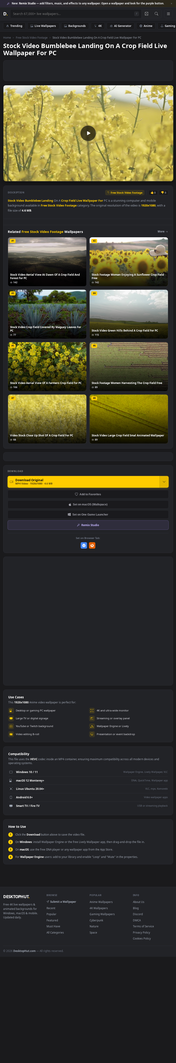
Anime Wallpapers (101, 902)
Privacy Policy (141, 932)
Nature (94, 926)
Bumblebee (33, 201)
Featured (52, 920)
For (100, 201)
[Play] (9, 177)
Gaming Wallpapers (102, 914)
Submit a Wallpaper (63, 901)
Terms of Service (143, 926)
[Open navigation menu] (168, 13)
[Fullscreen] (167, 177)
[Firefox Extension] (92, 545)
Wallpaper (90, 201)
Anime (148, 26)
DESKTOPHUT (16, 896)
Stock (12, 201)
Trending (16, 26)
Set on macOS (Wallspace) (90, 504)
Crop (64, 201)
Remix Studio (90, 525)
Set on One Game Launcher (90, 514)
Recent (51, 908)
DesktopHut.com (24, 951)
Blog (136, 908)
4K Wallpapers (99, 908)
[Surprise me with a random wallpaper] (146, 13)
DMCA (137, 920)
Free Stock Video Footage (32, 37)
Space (93, 932)
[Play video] (88, 133)
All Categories (55, 932)
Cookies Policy (142, 938)
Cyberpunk (96, 920)
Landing (47, 201)
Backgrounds (77, 26)
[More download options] (164, 481)
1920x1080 (148, 205)
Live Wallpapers (45, 26)
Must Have (53, 926)
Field (72, 201)
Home (7, 37)
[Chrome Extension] (84, 545)
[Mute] (142, 177)
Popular (51, 914)
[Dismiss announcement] (171, 3)
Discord (138, 914)
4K (100, 26)
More (161, 231)
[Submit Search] (156, 13)
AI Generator (122, 26)
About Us (138, 902)
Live (79, 201)
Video (20, 201)
